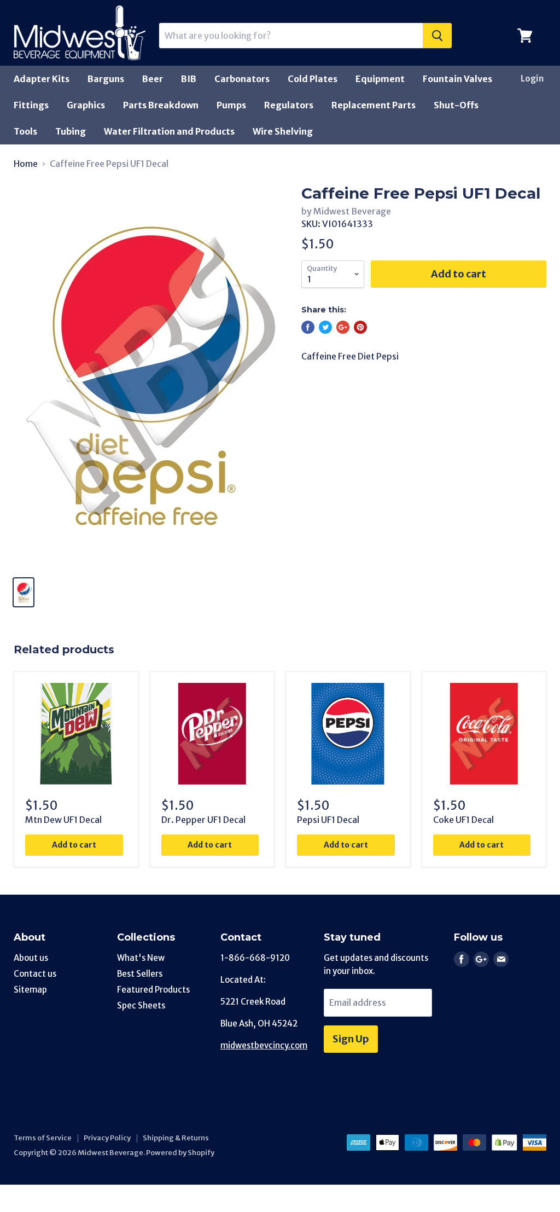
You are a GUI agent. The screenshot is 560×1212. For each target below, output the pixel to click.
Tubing (70, 131)
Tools (25, 131)
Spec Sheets (141, 1005)
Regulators (288, 105)
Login (532, 78)
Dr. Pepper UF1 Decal (203, 819)
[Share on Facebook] (307, 327)
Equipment (380, 78)
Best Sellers (139, 974)
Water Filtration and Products (169, 131)
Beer (152, 78)
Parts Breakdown (161, 105)
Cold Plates (312, 78)
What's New (141, 958)
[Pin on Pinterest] (360, 327)
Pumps (231, 105)
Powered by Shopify (180, 1152)
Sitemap (30, 989)
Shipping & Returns (176, 1138)
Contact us (35, 974)
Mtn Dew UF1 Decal (63, 819)
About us (31, 958)
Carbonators (242, 78)
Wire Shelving (283, 131)
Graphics (86, 105)
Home (26, 164)
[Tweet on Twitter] (325, 327)
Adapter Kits (41, 78)
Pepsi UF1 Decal (328, 819)
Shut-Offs (456, 105)
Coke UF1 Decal (463, 819)
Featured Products (153, 989)
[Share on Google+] (342, 327)
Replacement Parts (373, 105)
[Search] (437, 35)
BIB (188, 78)
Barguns (106, 78)
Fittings (31, 105)
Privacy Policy (107, 1138)
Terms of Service (43, 1138)
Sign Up (350, 1039)
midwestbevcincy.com (263, 1045)
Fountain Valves (457, 78)
